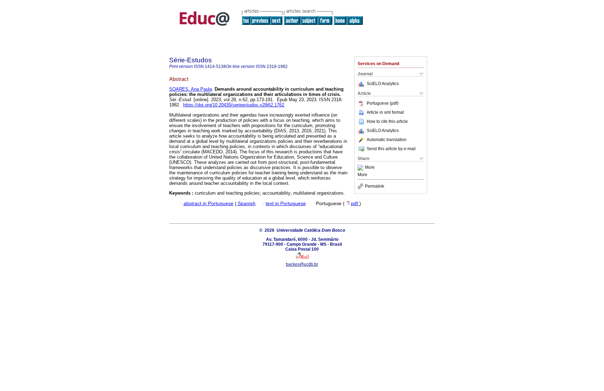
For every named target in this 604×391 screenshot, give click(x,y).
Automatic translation (387, 139)
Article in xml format (385, 112)
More (370, 167)
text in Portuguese (286, 203)
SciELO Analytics (383, 83)
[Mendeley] (361, 167)
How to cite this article (387, 121)
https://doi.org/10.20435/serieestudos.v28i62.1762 (233, 104)
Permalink (374, 186)
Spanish (246, 203)
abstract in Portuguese (208, 203)
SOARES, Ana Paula (190, 89)
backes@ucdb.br (302, 264)
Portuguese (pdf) (382, 103)
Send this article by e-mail (391, 148)
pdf (355, 203)
